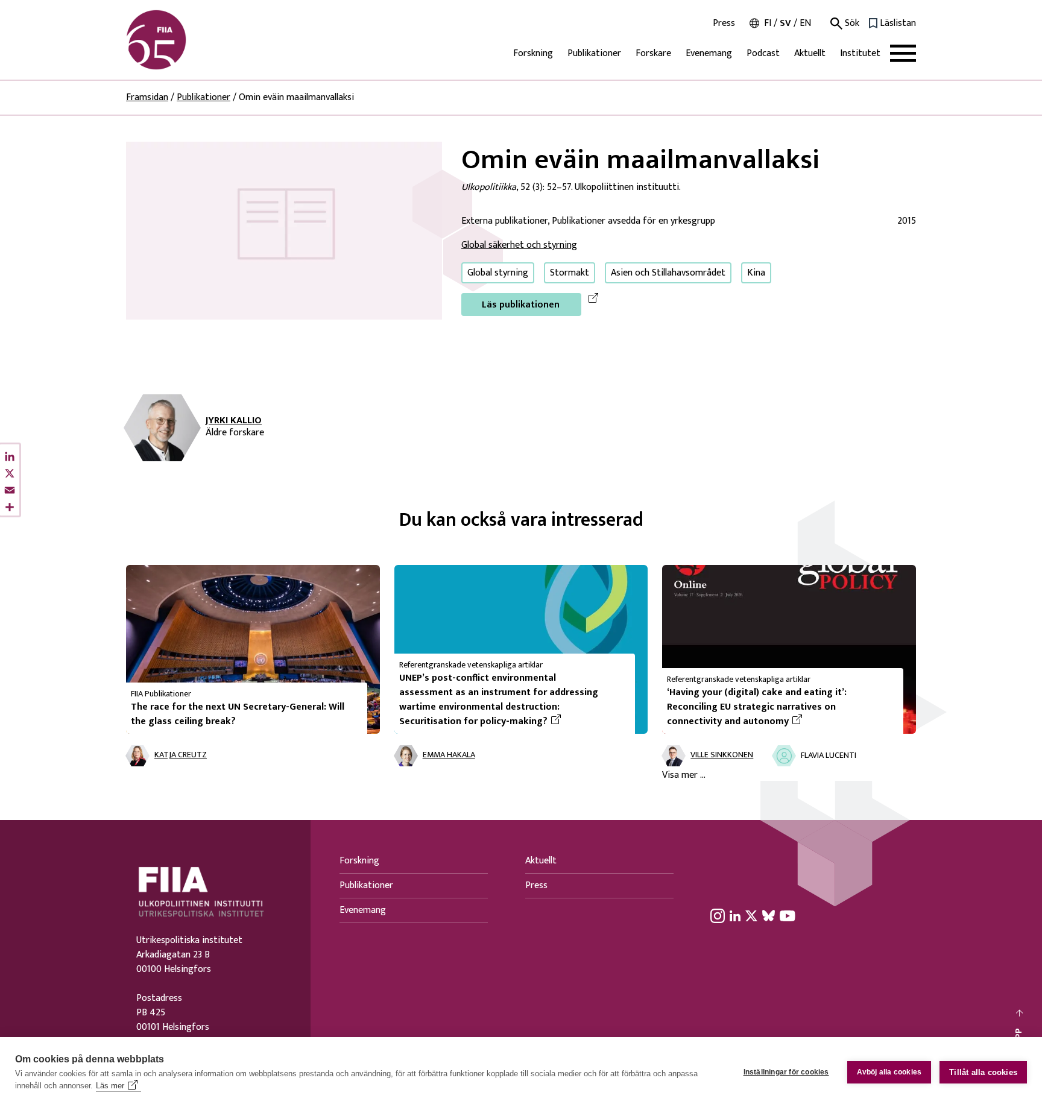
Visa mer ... (684, 775)
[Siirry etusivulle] (184, 40)
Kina (756, 273)
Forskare (653, 53)
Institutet (860, 53)
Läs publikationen (521, 305)
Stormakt (569, 273)
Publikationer (594, 53)
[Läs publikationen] (284, 230)
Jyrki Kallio (234, 420)
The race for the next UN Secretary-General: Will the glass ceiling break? (237, 714)
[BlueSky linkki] (768, 915)
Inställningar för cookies (786, 1072)
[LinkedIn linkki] (735, 915)
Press (724, 23)
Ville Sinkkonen (721, 755)
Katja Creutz (180, 755)
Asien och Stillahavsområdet (668, 273)
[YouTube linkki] (787, 915)
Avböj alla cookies (889, 1072)
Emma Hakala (449, 755)
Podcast (763, 53)
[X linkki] (751, 915)
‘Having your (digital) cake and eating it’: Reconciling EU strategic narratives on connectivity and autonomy (780, 707)
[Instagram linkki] (717, 915)
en (805, 23)
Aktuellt (810, 53)
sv (785, 23)
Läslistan (898, 23)
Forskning (533, 53)
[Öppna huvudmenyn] (903, 53)
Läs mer (110, 1085)
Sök (850, 23)
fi (767, 23)
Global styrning (497, 273)
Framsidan (147, 97)
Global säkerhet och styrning (519, 245)
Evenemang (709, 53)
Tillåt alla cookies (983, 1072)
